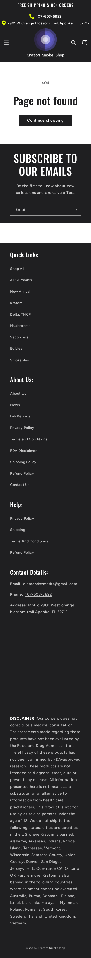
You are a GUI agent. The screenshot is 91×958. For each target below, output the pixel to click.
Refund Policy (22, 473)
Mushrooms (20, 326)
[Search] (73, 42)
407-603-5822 (49, 16)
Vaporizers (19, 337)
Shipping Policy (23, 462)
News (15, 405)
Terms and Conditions (29, 439)
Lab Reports (20, 416)
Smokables (19, 360)
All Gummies (21, 280)
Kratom (16, 303)
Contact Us (20, 485)
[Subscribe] (75, 210)
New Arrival (20, 291)
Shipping (17, 530)
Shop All (17, 268)
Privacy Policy (22, 428)
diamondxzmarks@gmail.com (50, 584)
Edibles (16, 348)
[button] (6, 42)
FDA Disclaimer (23, 451)
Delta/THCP (20, 314)
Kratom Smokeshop (51, 948)
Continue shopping (45, 120)
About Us (18, 393)
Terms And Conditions (29, 541)
